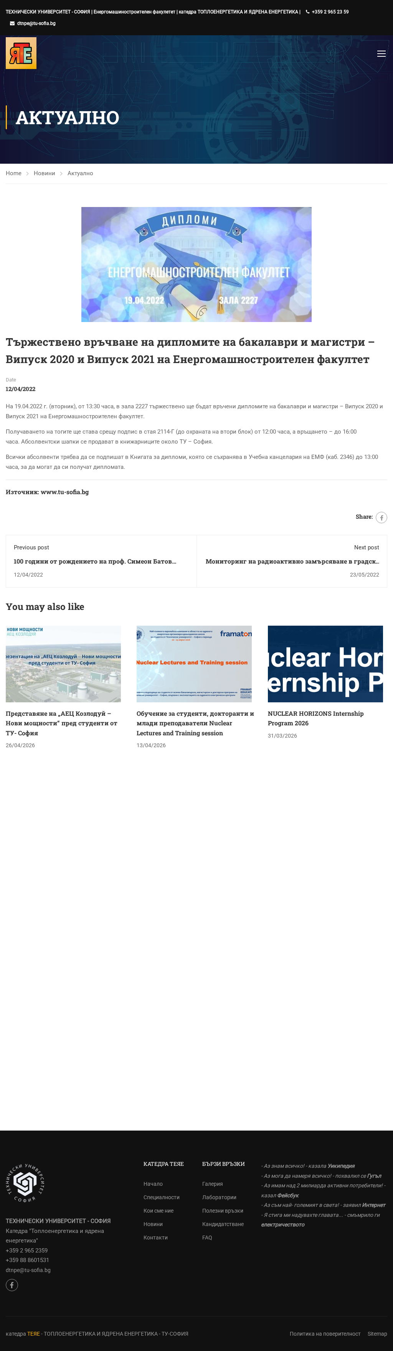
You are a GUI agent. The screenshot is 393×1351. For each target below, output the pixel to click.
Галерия (212, 1184)
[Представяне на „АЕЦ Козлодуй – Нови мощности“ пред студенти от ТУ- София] (63, 663)
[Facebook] (381, 517)
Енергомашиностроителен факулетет (134, 12)
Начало (153, 1184)
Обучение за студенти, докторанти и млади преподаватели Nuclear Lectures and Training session (195, 723)
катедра (16, 1334)
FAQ (207, 1237)
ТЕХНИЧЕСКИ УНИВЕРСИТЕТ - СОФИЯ (48, 12)
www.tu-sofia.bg (65, 492)
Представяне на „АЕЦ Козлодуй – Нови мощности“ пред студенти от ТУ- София (61, 723)
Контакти (156, 1237)
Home (13, 173)
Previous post (31, 547)
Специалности (162, 1197)
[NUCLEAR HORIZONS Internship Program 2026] (325, 663)
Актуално (80, 173)
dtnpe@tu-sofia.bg (36, 23)
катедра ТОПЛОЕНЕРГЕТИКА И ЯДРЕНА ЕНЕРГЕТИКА (238, 12)
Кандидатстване (223, 1224)
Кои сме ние (158, 1211)
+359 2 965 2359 (27, 1250)
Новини (44, 173)
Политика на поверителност (325, 1334)
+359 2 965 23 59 (330, 12)
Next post (366, 547)
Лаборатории (219, 1197)
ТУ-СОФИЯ (175, 1334)
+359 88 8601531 (27, 1260)
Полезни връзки (222, 1211)
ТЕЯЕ (33, 1334)
